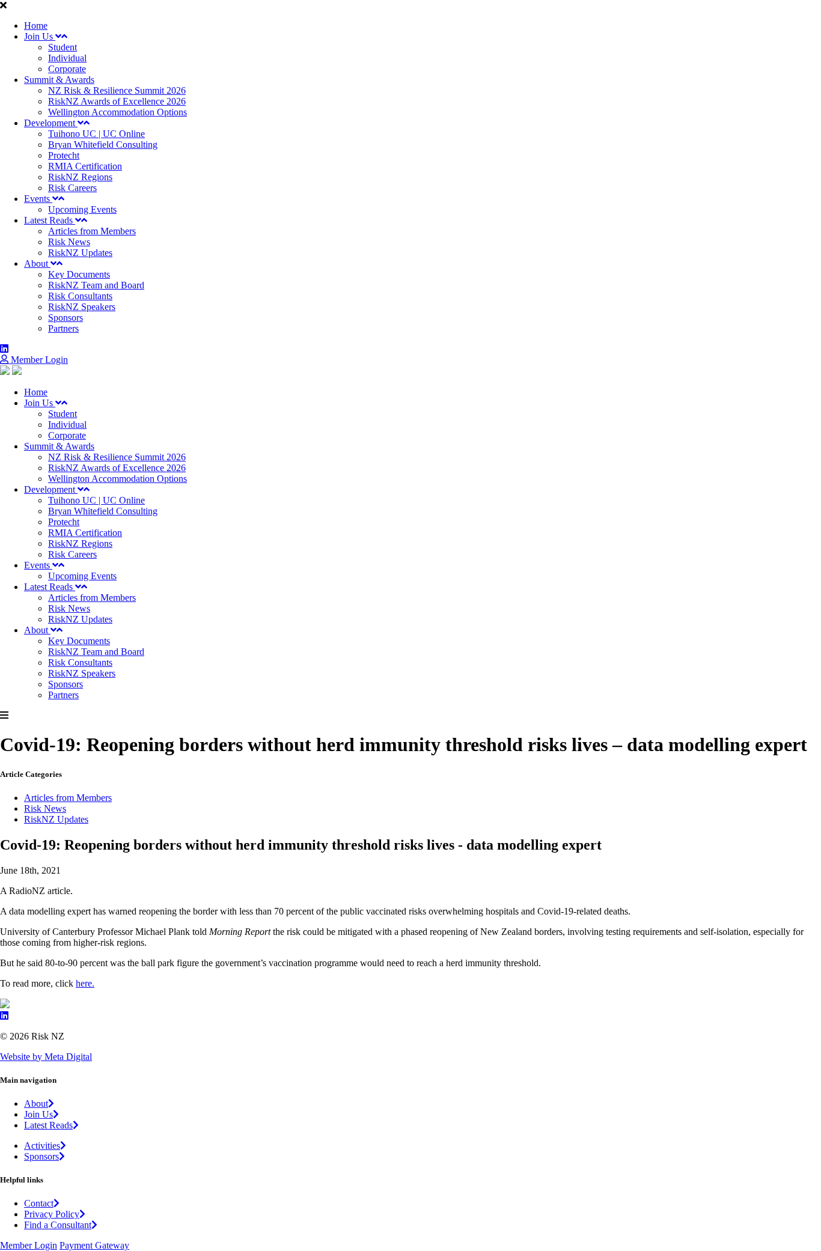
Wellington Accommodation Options (117, 112)
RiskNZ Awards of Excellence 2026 (117, 101)
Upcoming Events (82, 209)
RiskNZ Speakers (81, 307)
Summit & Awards (59, 80)
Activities (42, 1145)
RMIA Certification (85, 166)
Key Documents (79, 274)
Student (62, 47)
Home (35, 25)
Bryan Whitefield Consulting (102, 144)
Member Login (38, 360)
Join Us (39, 36)
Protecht (63, 155)
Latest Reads (49, 220)
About (37, 263)
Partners (63, 328)
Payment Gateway (94, 1245)
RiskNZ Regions (80, 177)
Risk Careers (72, 188)
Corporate (67, 69)
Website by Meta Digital (46, 1057)
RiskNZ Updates (80, 253)
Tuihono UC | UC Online (96, 134)
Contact (38, 1203)
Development (51, 123)
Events (38, 198)
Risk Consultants (80, 296)
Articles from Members (92, 231)
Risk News (69, 242)
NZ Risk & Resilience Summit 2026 (117, 90)
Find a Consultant (57, 1225)
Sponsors (65, 317)
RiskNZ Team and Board (96, 285)
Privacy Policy (51, 1214)
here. (85, 983)
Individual (67, 58)
